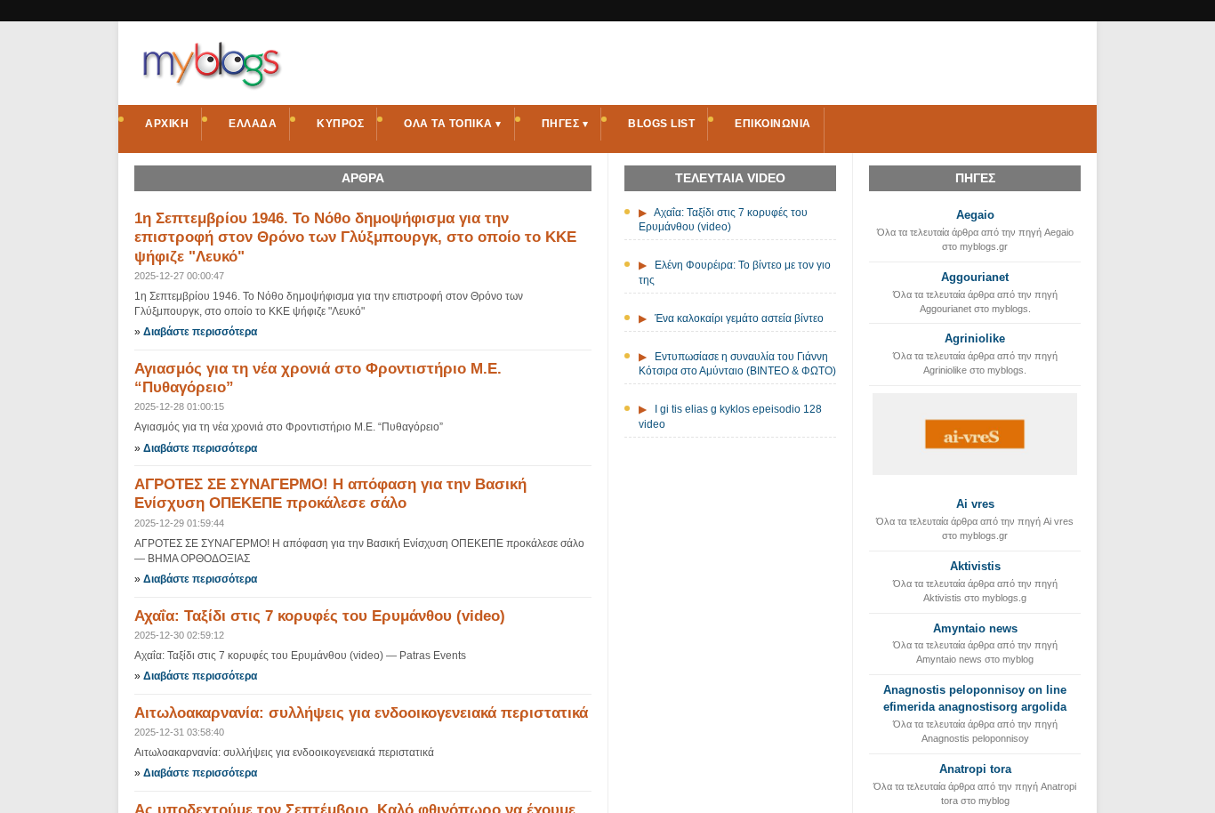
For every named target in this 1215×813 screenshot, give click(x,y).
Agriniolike (975, 338)
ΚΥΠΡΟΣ (340, 123)
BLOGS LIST (661, 123)
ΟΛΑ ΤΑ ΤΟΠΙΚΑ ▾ (453, 123)
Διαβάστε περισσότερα (200, 332)
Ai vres (975, 504)
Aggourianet (975, 277)
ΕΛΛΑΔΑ (253, 123)
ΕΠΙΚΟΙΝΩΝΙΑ (773, 123)
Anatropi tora (975, 769)
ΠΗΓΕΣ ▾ (565, 123)
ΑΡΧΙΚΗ (167, 123)
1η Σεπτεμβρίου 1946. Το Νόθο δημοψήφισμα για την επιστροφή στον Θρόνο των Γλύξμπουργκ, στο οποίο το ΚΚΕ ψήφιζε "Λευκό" (355, 237)
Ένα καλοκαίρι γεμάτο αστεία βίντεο (739, 318)
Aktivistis (975, 566)
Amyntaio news (975, 628)
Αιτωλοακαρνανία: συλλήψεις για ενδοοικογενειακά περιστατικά (361, 712)
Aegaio (975, 214)
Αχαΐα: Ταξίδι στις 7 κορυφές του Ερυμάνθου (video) (319, 616)
